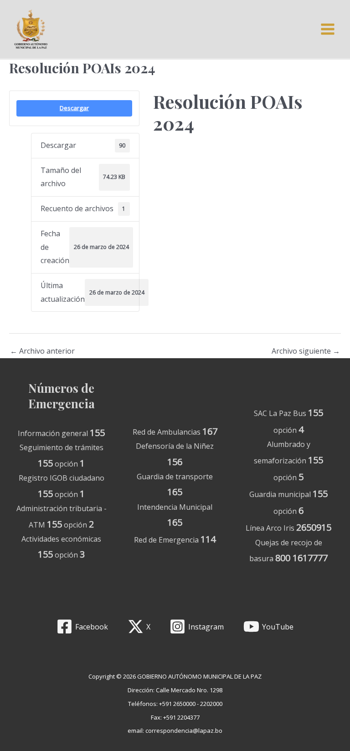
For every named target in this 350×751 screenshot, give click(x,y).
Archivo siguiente (306, 351)
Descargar (74, 108)
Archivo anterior (42, 351)
